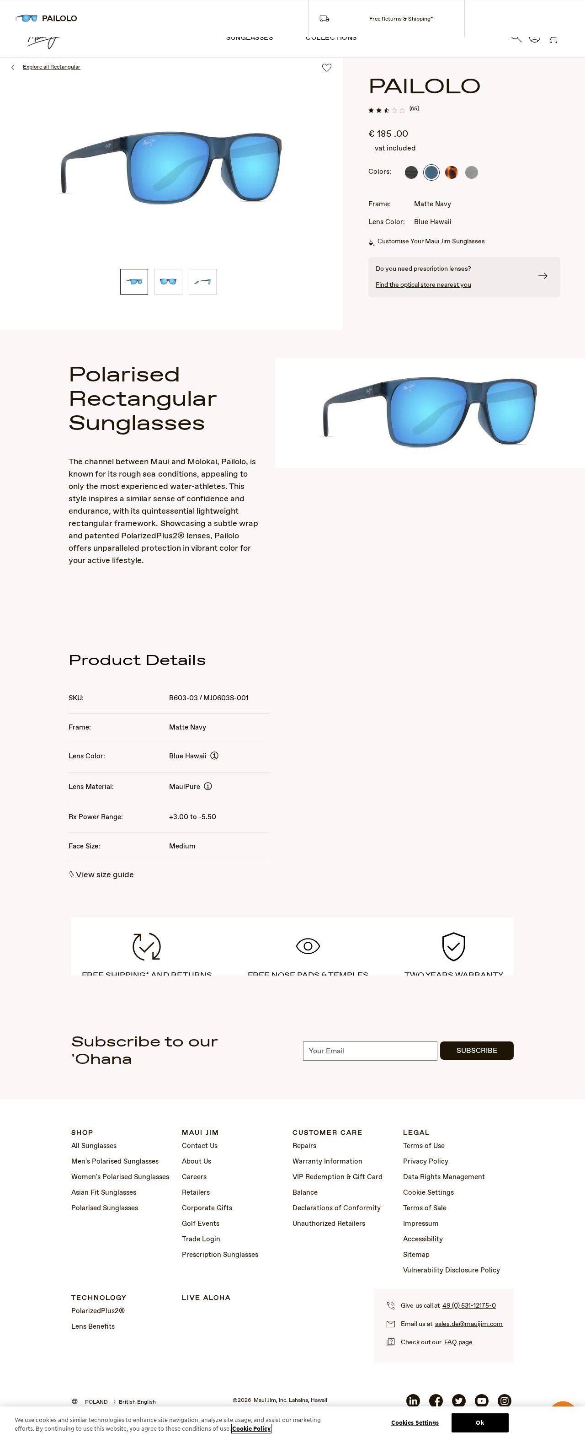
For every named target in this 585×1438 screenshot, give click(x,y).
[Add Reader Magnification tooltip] (214, 756)
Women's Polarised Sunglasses (120, 1177)
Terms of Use (424, 1146)
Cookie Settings (428, 1192)
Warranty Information (327, 1161)
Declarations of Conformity (336, 1208)
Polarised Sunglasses (104, 1208)
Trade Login (201, 1239)
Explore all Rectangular (51, 67)
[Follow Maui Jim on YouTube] (482, 1404)
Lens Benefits (93, 1326)
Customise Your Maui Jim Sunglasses (431, 241)
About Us (196, 1161)
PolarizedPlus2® (98, 1311)
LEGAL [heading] (416, 1133)
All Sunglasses (94, 1146)
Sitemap (416, 1255)
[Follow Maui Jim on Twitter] (459, 1404)
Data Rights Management (444, 1177)
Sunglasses (249, 38)
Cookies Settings (415, 1423)
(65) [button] (414, 109)
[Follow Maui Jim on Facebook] (436, 1404)
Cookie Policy (251, 1429)
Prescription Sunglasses (220, 1255)
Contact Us (200, 1146)
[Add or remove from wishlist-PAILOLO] (326, 68)
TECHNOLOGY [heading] (99, 1298)
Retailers (196, 1192)
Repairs (304, 1146)
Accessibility (423, 1239)
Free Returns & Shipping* (401, 19)
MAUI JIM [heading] (200, 1133)
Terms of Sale (425, 1208)
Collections (331, 38)
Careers (194, 1177)
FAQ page (458, 1342)
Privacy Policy (425, 1161)
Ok (480, 1423)
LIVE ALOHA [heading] (206, 1298)
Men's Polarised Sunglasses (115, 1161)
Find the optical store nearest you (423, 285)
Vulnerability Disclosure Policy (451, 1270)
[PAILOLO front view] (168, 282)
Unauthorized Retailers (328, 1224)
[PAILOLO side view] (203, 282)
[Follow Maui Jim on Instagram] (504, 1404)
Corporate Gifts (207, 1208)
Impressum (421, 1224)
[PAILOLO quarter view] (134, 282)
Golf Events (200, 1224)
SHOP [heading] (82, 1133)
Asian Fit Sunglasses (103, 1192)
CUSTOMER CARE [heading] (327, 1133)
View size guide (105, 874)
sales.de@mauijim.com (469, 1324)
